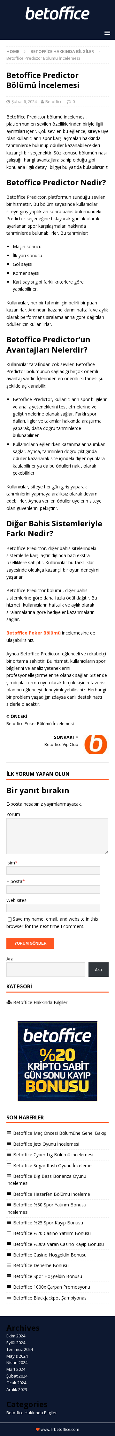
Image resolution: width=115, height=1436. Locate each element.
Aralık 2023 (16, 1389)
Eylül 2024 (15, 1342)
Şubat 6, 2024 (24, 101)
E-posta (14, 881)
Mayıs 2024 (17, 1356)
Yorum (13, 814)
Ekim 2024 (15, 1336)
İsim (10, 863)
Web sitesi (16, 900)
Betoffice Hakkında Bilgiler (31, 1412)
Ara (9, 959)
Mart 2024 (15, 1369)
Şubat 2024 (16, 1376)
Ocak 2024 (16, 1383)
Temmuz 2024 (19, 1349)
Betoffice (54, 101)
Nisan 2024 (16, 1362)
